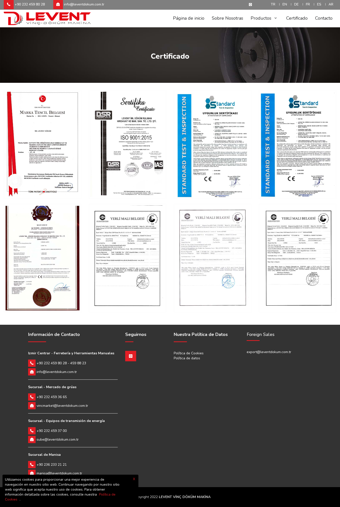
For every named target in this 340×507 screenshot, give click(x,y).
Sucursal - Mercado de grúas (52, 387)
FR (308, 4)
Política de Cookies (189, 353)
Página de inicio (188, 18)
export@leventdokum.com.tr (269, 352)
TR (273, 4)
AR (331, 4)
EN (285, 4)
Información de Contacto (54, 334)
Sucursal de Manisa (44, 454)
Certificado (297, 18)
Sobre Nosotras (227, 18)
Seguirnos (135, 334)
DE (296, 4)
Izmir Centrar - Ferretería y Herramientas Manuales (71, 353)
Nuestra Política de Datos (201, 334)
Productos (262, 18)
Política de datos (187, 358)
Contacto (324, 18)
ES (319, 4)
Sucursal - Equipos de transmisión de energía (66, 420)
